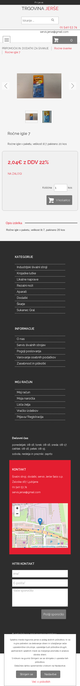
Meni (6, 40)
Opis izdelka (14, 223)
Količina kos (57, 187)
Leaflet (34, 546)
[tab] (14, 223)
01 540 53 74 (68, 27)
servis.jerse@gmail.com (54, 31)
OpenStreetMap (48, 546)
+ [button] (17, 508)
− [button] (17, 513)
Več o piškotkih (41, 681)
